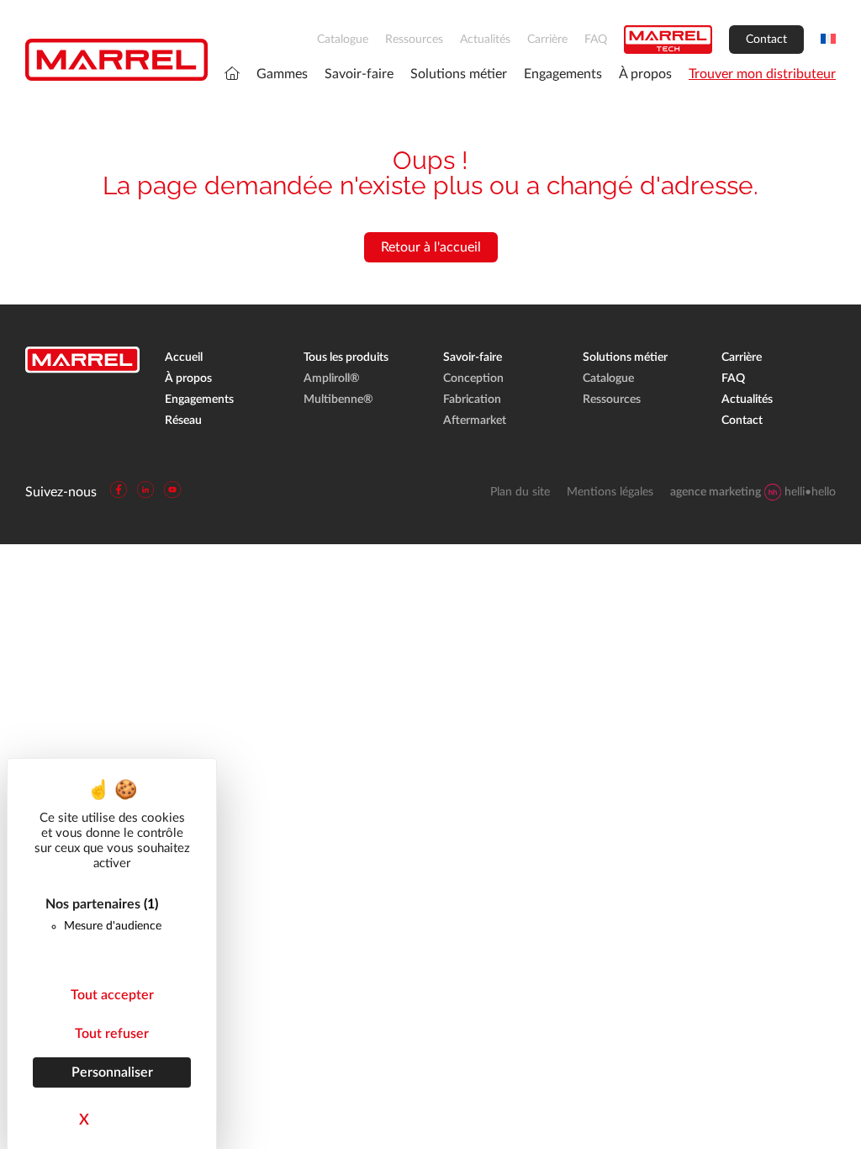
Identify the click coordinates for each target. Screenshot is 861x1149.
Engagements (563, 74)
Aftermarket (474, 420)
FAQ (595, 39)
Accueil (184, 357)
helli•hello (753, 492)
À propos (645, 74)
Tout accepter (112, 995)
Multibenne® (338, 399)
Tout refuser (112, 1033)
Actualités (485, 39)
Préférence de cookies (65, 1136)
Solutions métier (458, 74)
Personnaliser (112, 1072)
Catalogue (342, 39)
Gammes (282, 74)
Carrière (547, 39)
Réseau (183, 420)
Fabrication (472, 399)
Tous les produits (346, 357)
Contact (766, 39)
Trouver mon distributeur (762, 74)
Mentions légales (610, 492)
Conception (473, 378)
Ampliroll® (332, 378)
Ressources (414, 39)
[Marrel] (116, 60)
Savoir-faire (359, 74)
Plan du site (520, 492)
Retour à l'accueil (431, 247)
